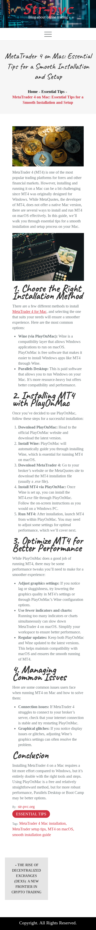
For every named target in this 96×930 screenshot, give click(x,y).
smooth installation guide (31, 835)
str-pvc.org (26, 807)
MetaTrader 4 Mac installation (42, 823)
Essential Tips (31, 814)
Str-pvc (48, 9)
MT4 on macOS (60, 829)
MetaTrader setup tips (29, 829)
